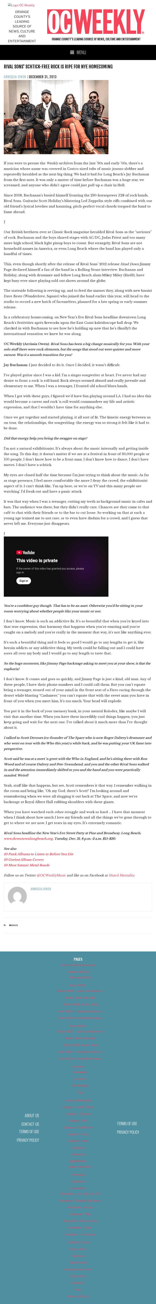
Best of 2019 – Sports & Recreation (80, 1058)
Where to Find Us (78, 1296)
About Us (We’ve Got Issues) (78, 965)
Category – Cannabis (78, 1113)
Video (78, 1289)
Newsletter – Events (80, 1207)
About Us (32, 1115)
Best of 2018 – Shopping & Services (80, 1011)
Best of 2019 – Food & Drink (80, 1045)
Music (13, 925)
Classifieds (78, 1147)
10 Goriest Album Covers (23, 859)
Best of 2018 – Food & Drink (80, 1004)
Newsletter (78, 1181)
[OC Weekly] (21, 5)
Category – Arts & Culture (78, 1107)
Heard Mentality (121, 875)
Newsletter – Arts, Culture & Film (80, 1193)
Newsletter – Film (80, 1214)
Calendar (78, 1066)
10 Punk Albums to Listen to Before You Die (38, 854)
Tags (80, 1092)
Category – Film (78, 1120)
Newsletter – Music (80, 1227)
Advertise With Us (78, 971)
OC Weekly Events (78, 1242)
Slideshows (78, 1255)
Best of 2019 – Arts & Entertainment (80, 1031)
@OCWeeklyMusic (51, 875)
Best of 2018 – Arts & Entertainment (80, 991)
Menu (81, 52)
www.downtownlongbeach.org (28, 838)
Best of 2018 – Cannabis (80, 997)
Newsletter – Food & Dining (80, 1220)
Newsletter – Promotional (80, 1234)
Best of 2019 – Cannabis (80, 1038)
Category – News (78, 1140)
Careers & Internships (78, 1100)
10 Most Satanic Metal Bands (26, 865)
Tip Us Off (78, 1283)
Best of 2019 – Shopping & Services (80, 1051)
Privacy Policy (28, 1140)
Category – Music (78, 1134)
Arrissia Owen (15, 76)
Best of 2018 (78, 985)
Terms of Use (29, 1131)
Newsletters (78, 1188)
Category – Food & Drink (78, 1127)
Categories (80, 1072)
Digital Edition (78, 1161)
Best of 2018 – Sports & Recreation (80, 1018)
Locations (80, 1078)
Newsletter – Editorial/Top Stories (80, 1200)
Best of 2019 (78, 1026)
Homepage (78, 1174)
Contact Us (30, 1124)
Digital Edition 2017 (80, 1166)
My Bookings (80, 1085)
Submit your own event (78, 1269)
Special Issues (78, 1262)
